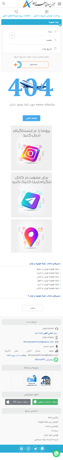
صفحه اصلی (31, 118)
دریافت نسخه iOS (20, 402)
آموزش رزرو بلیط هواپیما (48, 421)
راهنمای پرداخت (51, 426)
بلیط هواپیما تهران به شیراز (48, 272)
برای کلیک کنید (45, 333)
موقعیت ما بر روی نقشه (16, 355)
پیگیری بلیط (53, 417)
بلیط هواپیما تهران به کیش (48, 276)
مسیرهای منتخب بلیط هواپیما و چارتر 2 (44, 295)
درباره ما (55, 430)
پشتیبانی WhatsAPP (44, 359)
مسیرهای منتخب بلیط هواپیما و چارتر (44, 263)
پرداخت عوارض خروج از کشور (46, 16)
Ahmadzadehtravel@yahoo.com (38, 342)
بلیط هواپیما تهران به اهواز (48, 280)
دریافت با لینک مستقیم (48, 402)
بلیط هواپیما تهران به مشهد (47, 269)
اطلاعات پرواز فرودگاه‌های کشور (16, 16)
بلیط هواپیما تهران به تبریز (48, 284)
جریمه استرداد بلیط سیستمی (46, 439)
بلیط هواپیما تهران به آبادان (47, 288)
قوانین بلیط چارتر (51, 435)
